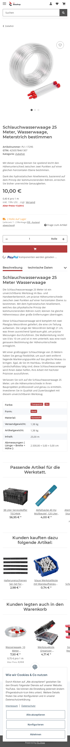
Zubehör (20, 154)
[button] (51, 3)
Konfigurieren (36, 724)
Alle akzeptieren (35, 714)
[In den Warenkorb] (5, 37)
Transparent (36, 404)
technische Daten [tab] (40, 267)
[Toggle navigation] (4, 2)
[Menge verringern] (6, 238)
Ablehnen (35, 734)
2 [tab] (35, 110)
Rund (33, 411)
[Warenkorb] (63, 3)
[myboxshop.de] (15, 4)
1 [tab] (32, 110)
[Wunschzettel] (57, 3)
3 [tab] (38, 110)
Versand (30, 202)
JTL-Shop (41, 742)
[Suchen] (63, 12)
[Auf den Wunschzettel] (60, 45)
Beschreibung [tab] (12, 267)
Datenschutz (28, 705)
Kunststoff (36, 417)
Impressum (12, 705)
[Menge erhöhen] (63, 238)
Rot (47, 404)
